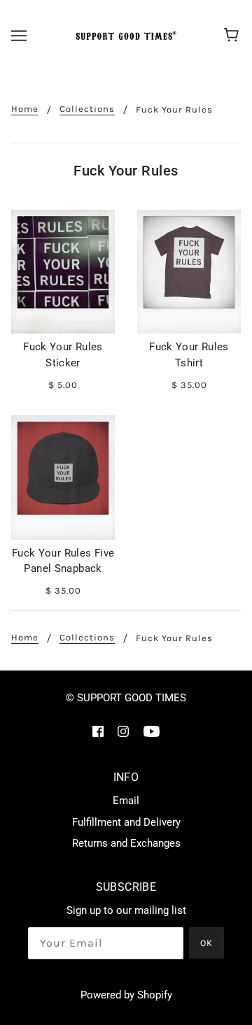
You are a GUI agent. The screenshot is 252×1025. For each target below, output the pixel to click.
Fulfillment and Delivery (126, 822)
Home (24, 109)
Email (126, 800)
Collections (87, 109)
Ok (206, 943)
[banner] (123, 35)
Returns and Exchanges (126, 843)
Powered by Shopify (126, 995)
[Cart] (233, 35)
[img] (98, 731)
